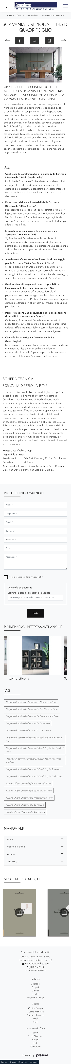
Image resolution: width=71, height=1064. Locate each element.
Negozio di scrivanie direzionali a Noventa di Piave (31, 702)
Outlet (35, 994)
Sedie (35, 1022)
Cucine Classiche (35, 1015)
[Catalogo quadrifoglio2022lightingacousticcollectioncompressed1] (19, 912)
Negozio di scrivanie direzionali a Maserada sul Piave (32, 716)
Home (9, 15)
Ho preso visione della (26, 576)
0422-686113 (37, 967)
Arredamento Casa (35, 1028)
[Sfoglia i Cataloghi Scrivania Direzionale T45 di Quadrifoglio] (49, 40)
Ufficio (18, 15)
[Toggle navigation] (65, 6)
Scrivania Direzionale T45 (53, 15)
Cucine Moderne (35, 1011)
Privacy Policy (37, 576)
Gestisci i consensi (29, 1062)
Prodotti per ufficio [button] (16, 846)
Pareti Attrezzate (35, 1036)
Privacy (4, 1062)
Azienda (36, 979)
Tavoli (35, 1018)
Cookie (13, 1062)
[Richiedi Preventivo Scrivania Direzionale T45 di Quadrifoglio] (19, 40)
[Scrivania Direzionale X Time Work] (7, 40)
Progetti (35, 987)
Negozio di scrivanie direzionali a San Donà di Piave (31, 709)
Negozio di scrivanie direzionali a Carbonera (28, 730)
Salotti (35, 1032)
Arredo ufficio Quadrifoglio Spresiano (25, 804)
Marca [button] (10, 839)
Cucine (35, 1003)
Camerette (35, 1046)
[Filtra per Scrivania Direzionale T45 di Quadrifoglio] (34, 40)
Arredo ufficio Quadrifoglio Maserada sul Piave (29, 797)
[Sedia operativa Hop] (63, 40)
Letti (35, 1043)
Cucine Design (35, 1008)
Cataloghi (35, 983)
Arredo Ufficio (31, 15)
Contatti (35, 990)
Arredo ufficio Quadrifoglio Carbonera (25, 812)
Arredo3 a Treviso (35, 997)
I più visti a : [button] (12, 861)
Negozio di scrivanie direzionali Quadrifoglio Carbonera (34, 776)
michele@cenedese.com (37, 963)
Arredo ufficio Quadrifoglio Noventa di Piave (28, 783)
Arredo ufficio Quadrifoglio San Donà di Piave (29, 790)
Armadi (35, 1039)
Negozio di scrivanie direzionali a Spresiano (28, 723)
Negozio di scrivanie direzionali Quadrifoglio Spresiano (33, 769)
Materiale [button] (11, 854)
